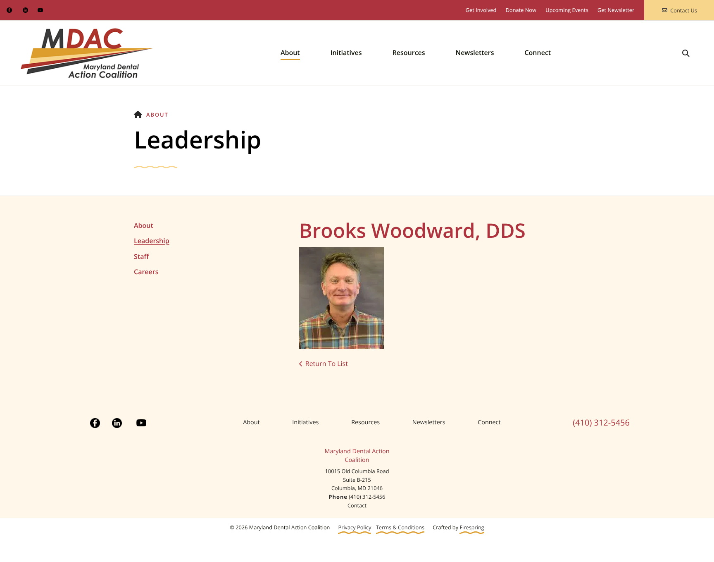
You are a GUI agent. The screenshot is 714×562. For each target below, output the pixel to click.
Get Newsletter (615, 10)
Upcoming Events (566, 10)
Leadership (151, 240)
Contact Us (683, 10)
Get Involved (481, 10)
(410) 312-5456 (601, 422)
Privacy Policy (354, 527)
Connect (537, 52)
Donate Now (521, 10)
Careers (146, 271)
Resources (409, 52)
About (290, 52)
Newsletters (475, 52)
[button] (686, 53)
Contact (357, 505)
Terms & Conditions (400, 527)
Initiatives (346, 52)
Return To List (326, 363)
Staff (141, 256)
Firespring (471, 527)
